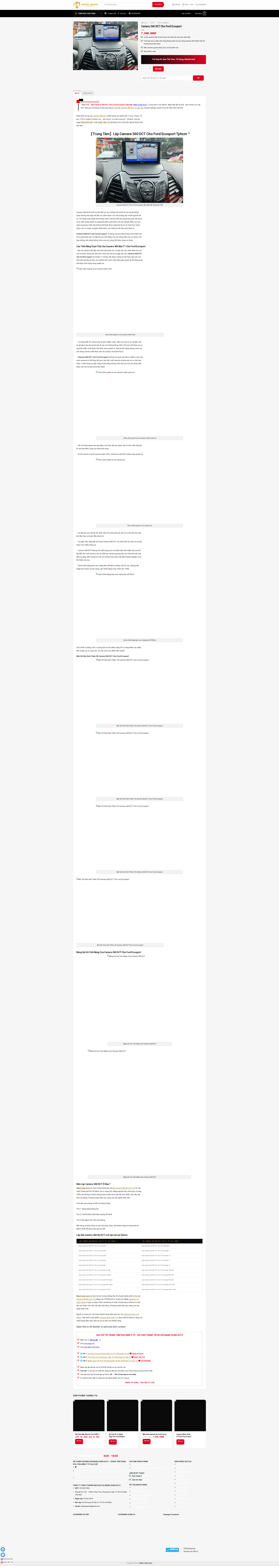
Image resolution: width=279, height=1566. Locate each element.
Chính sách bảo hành (139, 1499)
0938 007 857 (148, 1476)
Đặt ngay (158, 69)
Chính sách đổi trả (138, 1503)
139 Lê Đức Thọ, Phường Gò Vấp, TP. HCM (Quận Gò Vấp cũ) (109, 1357)
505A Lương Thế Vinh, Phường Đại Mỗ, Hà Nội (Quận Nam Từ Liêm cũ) (112, 1361)
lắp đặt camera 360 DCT (97, 116)
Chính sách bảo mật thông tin (142, 1495)
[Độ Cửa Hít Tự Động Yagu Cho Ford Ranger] (122, 1415)
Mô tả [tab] (77, 93)
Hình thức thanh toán (139, 1488)
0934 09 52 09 (137, 1354)
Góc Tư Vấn (186, 13)
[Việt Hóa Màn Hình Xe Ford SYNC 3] (89, 1415)
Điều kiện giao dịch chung (141, 1507)
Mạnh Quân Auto (140, 105)
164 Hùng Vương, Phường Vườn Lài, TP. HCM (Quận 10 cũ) (108, 1354)
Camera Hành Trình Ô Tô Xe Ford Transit (183, 1435)
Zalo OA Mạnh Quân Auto (147, 1464)
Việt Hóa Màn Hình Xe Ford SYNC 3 (87, 1434)
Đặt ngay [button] (79, 1440)
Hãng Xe (144, 23)
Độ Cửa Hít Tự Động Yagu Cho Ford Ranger (117, 1435)
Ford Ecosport (163, 23)
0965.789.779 (104, 122)
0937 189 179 (148, 1480)
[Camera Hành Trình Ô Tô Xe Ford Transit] (190, 1415)
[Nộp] (158, 4)
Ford (152, 23)
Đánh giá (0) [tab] (87, 93)
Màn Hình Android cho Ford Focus (154, 1434)
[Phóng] (76, 66)
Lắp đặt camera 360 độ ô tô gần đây (129, 108)
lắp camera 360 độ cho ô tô (124, 1188)
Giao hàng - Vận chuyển (140, 1491)
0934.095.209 (87, 122)
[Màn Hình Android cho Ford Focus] (156, 1415)
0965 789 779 (139, 1357)
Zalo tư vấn (94, 1340)
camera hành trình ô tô (108, 1317)
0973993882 (146, 1361)
